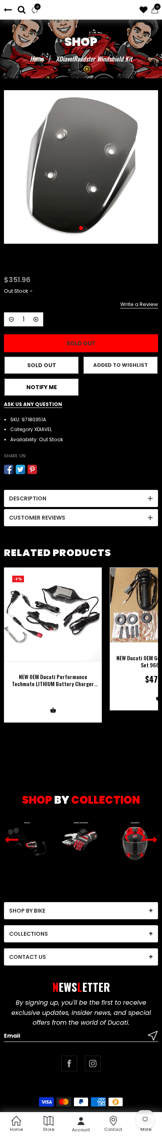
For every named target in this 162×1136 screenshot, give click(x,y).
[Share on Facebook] (8, 469)
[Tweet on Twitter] (20, 469)
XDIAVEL (43, 429)
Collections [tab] (28, 934)
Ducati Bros (65, 1085)
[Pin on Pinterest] (32, 469)
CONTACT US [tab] (27, 957)
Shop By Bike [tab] (27, 910)
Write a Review (139, 304)
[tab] (81, 498)
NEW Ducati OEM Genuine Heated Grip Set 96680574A (53, 661)
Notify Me (41, 387)
